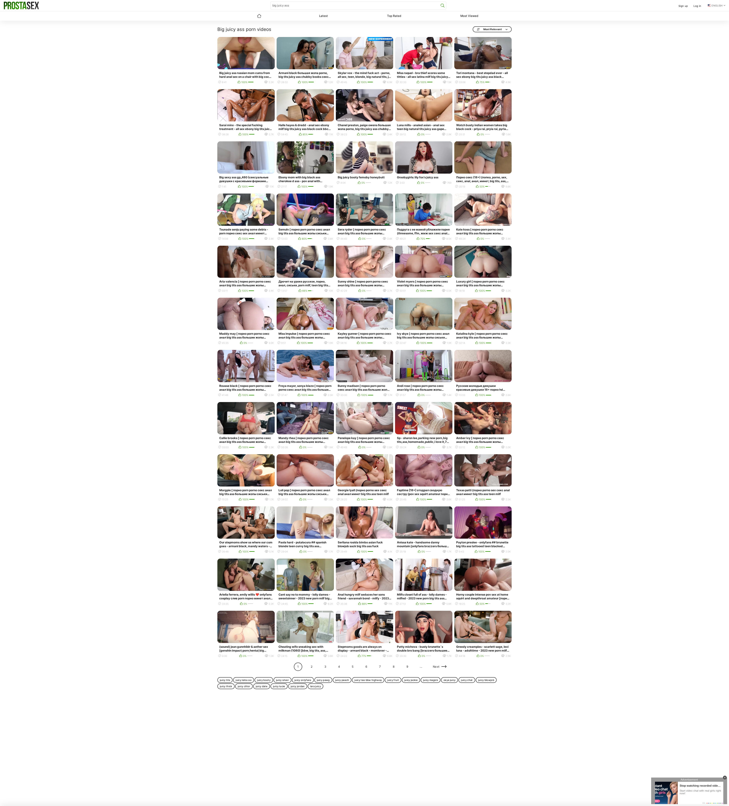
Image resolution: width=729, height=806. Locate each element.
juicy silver (282, 680)
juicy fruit (393, 680)
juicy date (261, 686)
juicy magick (430, 680)
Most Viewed (469, 16)
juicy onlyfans (302, 680)
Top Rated (394, 16)
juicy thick (226, 686)
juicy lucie (279, 686)
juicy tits (225, 680)
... (421, 666)
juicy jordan (298, 686)
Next (436, 666)
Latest (323, 16)
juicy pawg (323, 680)
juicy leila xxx (244, 680)
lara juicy (315, 686)
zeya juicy (449, 680)
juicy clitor (244, 686)
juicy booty (264, 680)
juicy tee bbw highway (368, 680)
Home (259, 16)
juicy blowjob (486, 680)
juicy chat (467, 680)
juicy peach (342, 680)
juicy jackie (411, 680)
